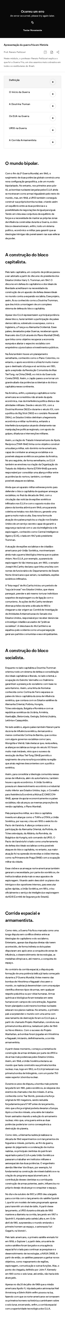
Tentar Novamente (32, 30)
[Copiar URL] (32, 22)
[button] (52, 52)
